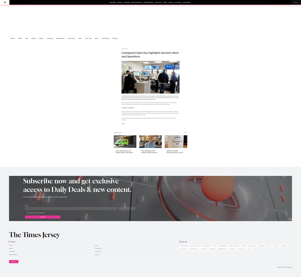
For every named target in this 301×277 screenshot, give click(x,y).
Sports (96, 38)
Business (41, 38)
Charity (80, 38)
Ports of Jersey (204, 248)
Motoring (114, 38)
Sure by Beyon (242, 248)
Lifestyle (33, 38)
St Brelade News (222, 248)
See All (185, 132)
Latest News (98, 251)
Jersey (249, 248)
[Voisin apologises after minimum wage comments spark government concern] (150, 141)
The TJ (214, 245)
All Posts (13, 38)
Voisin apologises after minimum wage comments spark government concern (149, 151)
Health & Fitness (60, 38)
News (26, 38)
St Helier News (252, 245)
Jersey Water (284, 245)
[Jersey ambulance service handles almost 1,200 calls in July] (125, 141)
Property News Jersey (234, 245)
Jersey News (184, 245)
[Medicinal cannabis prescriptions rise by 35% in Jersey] (176, 141)
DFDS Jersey (213, 248)
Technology (50, 38)
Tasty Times (88, 38)
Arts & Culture (71, 38)
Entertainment (98, 248)
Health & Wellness (13, 254)
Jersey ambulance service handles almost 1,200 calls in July (124, 151)
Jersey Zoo (276, 245)
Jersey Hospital (232, 248)
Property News (105, 38)
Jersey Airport (262, 245)
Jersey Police (184, 248)
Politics (20, 38)
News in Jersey (206, 245)
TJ (5, 2)
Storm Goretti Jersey (194, 248)
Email (26, 205)
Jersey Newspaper (195, 245)
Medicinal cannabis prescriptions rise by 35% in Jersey (174, 151)
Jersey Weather (223, 245)
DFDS (269, 245)
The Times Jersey (34, 235)
